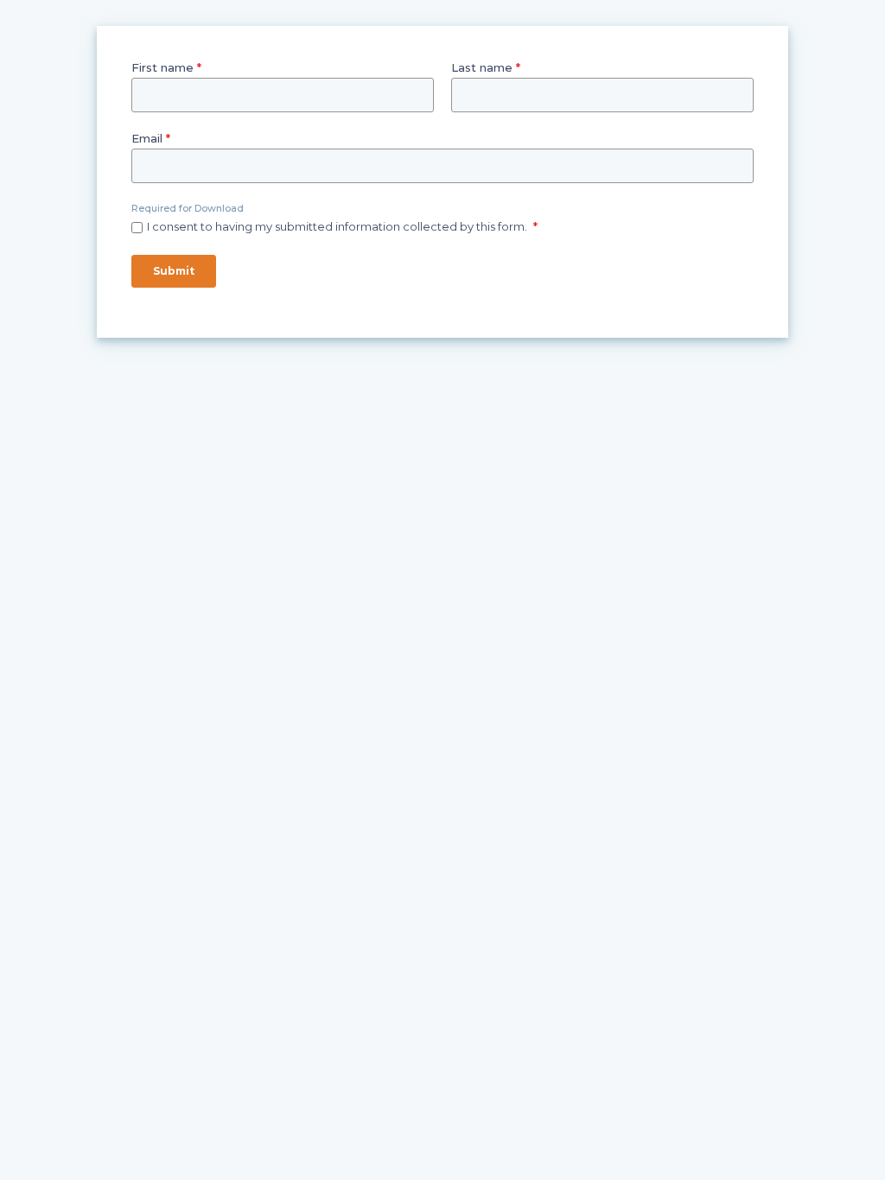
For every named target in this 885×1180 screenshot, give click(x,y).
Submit (173, 270)
